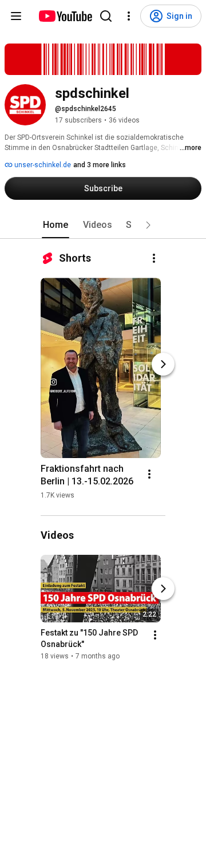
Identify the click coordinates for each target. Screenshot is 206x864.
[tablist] (103, 225)
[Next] (163, 364)
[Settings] (129, 16)
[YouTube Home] (65, 16)
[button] (148, 225)
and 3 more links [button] (99, 165)
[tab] (55, 225)
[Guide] (16, 16)
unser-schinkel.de (42, 165)
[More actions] (153, 258)
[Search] (106, 16)
